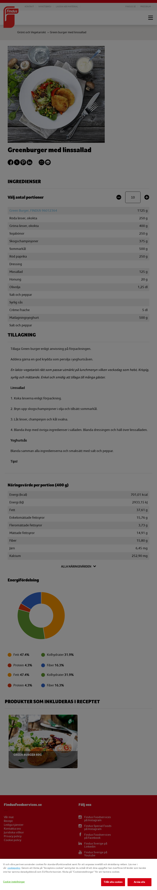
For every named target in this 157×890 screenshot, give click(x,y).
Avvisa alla (139, 882)
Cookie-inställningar (14, 881)
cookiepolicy (13, 868)
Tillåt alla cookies (113, 882)
